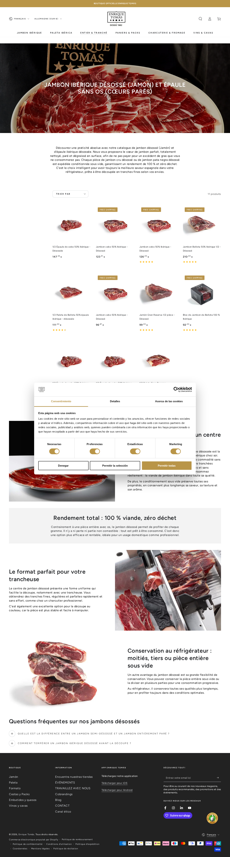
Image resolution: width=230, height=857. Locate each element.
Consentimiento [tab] (61, 401)
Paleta (13, 782)
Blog (58, 800)
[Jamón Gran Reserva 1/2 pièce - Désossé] (158, 293)
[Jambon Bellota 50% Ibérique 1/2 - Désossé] (202, 225)
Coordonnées (20, 848)
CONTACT (62, 805)
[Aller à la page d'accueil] (116, 19)
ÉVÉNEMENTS (65, 782)
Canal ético (63, 811)
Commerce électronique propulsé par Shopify (33, 839)
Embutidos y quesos (22, 800)
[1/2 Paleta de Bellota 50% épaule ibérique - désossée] (71, 293)
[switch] (95, 451)
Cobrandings (64, 794)
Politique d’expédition (87, 844)
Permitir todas (167, 465)
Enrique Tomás (26, 834)
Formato (14, 788)
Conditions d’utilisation (59, 844)
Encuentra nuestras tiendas (74, 776)
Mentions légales (40, 848)
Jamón (13, 776)
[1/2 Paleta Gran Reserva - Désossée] (158, 361)
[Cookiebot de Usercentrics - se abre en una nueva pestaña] (176, 389)
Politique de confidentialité (28, 844)
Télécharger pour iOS (115, 783)
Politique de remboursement (77, 839)
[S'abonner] (219, 778)
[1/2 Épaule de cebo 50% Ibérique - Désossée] (71, 225)
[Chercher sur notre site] (200, 19)
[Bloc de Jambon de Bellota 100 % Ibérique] (202, 293)
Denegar (63, 465)
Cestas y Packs (19, 794)
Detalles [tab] (115, 401)
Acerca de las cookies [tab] (169, 401)
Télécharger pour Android (117, 790)
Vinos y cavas (18, 805)
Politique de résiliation (65, 848)
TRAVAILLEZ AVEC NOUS (72, 788)
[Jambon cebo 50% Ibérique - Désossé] (115, 225)
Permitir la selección (115, 465)
